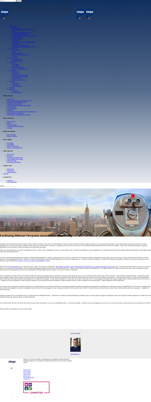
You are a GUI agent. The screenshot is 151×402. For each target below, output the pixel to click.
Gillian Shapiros (14, 266)
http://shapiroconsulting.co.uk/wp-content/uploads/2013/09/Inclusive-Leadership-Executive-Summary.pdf (85, 266)
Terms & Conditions (5, 397)
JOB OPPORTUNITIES (28, 377)
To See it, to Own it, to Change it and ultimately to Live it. (34, 260)
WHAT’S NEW (26, 376)
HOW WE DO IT (27, 371)
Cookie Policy (22, 397)
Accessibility (30, 397)
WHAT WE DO (26, 369)
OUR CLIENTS (26, 372)
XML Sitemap (39, 397)
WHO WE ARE (26, 374)
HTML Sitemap (48, 397)
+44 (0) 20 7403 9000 (92, 397)
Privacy (14, 397)
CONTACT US (26, 379)
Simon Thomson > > (75, 354)
